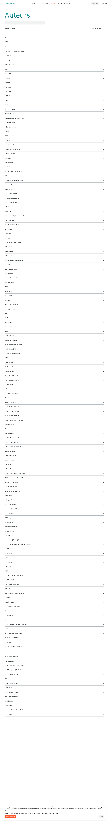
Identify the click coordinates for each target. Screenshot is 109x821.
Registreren (95, 3)
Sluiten (101, 816)
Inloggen (104, 3)
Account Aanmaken (10, 816)
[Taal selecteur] (87, 3)
